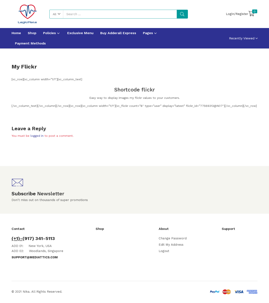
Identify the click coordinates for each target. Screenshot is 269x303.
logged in (37, 135)
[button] (56, 14)
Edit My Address (171, 245)
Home (16, 33)
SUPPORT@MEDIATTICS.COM (35, 257)
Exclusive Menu (80, 33)
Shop (32, 33)
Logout (164, 251)
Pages (148, 33)
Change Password (173, 238)
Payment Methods (30, 43)
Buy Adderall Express (118, 33)
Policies (50, 33)
